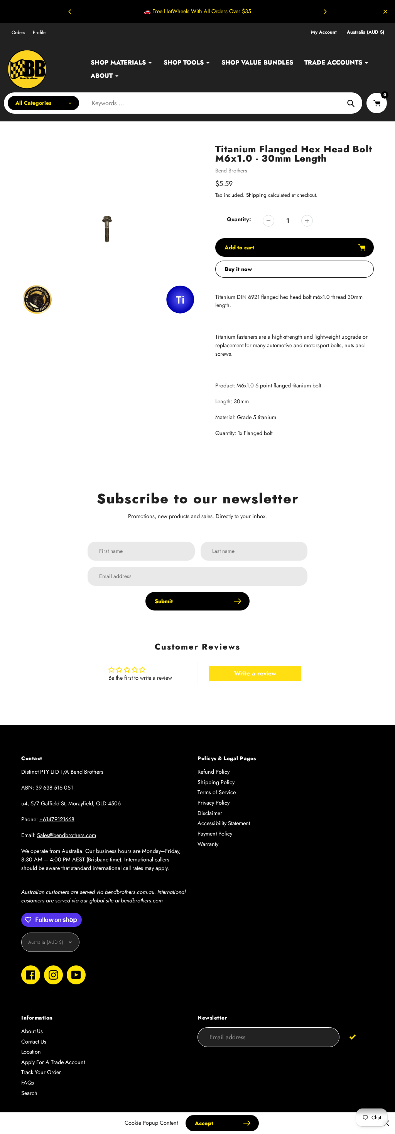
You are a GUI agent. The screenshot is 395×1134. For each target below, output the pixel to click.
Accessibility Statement (224, 823)
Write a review (255, 673)
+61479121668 (56, 819)
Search (29, 1093)
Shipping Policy (216, 782)
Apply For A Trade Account (53, 1062)
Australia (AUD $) (365, 32)
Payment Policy (215, 833)
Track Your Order (41, 1072)
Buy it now (238, 269)
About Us (32, 1031)
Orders (18, 32)
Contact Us (33, 1041)
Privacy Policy (214, 803)
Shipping (256, 195)
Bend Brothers (231, 170)
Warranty (208, 844)
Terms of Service (217, 792)
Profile (39, 32)
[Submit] (352, 1036)
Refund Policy (214, 772)
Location (31, 1052)
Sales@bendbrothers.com (66, 835)
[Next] (325, 11)
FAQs (27, 1082)
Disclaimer (210, 813)
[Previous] (70, 11)
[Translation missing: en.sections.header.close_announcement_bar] (385, 11)
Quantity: (239, 219)
